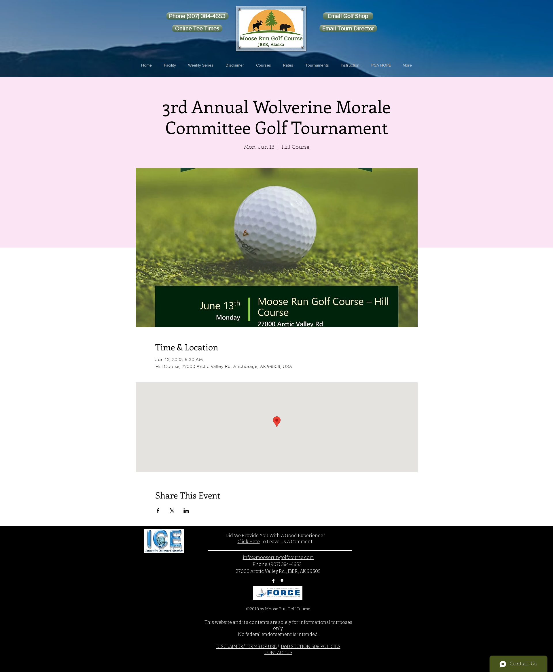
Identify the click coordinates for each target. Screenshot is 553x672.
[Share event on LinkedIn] (186, 510)
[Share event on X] (172, 510)
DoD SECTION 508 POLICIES (310, 646)
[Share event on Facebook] (158, 510)
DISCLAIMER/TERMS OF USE (246, 646)
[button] (170, 65)
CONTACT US (278, 652)
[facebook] (273, 581)
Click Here (249, 541)
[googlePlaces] (282, 581)
